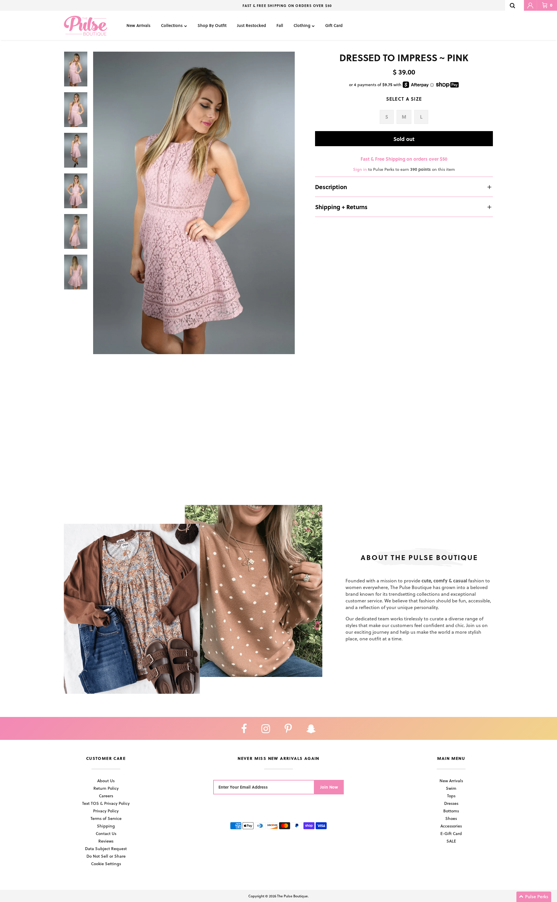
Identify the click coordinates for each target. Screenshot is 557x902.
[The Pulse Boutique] (85, 25)
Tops (451, 796)
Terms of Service (106, 818)
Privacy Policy (106, 811)
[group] (194, 203)
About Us (106, 781)
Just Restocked (251, 25)
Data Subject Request (106, 848)
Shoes (451, 818)
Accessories (451, 826)
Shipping (106, 826)
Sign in (360, 169)
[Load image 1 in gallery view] (194, 203)
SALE (451, 841)
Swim (451, 788)
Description (331, 186)
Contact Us (106, 833)
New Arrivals (138, 25)
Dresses (451, 803)
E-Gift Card (451, 833)
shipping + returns (341, 206)
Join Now (329, 787)
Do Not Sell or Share (106, 856)
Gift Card (334, 25)
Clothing (302, 25)
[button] (533, 897)
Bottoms (451, 811)
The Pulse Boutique (292, 896)
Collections (172, 25)
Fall (279, 25)
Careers (106, 796)
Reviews (105, 841)
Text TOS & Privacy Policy (106, 803)
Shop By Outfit (212, 25)
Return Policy (106, 788)
